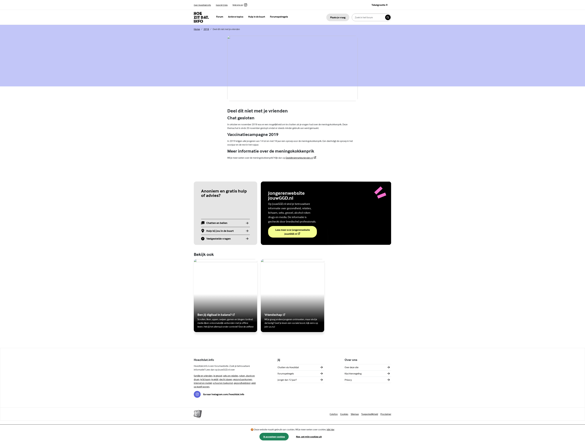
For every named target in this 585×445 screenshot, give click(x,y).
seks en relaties (230, 375)
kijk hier (330, 429)
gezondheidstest (242, 382)
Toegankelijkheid (369, 414)
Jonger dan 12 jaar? (287, 379)
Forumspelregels (279, 16)
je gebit (214, 379)
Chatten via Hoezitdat (288, 367)
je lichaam (205, 379)
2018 (206, 29)
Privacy (348, 379)
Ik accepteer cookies (274, 436)
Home (197, 29)
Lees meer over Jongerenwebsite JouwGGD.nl (293, 231)
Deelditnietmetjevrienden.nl (301, 157)
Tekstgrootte (378, 4)
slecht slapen (225, 379)
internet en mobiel (203, 382)
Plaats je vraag (338, 17)
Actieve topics (235, 16)
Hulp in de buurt (256, 16)
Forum (219, 16)
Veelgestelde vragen (218, 239)
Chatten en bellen (216, 223)
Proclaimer (385, 414)
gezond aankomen (242, 379)
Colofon (334, 414)
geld (253, 382)
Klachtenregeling (353, 373)
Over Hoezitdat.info (202, 5)
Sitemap (355, 414)
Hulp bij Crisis (222, 5)
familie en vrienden (203, 375)
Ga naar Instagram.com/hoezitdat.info (223, 394)
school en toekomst (223, 382)
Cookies (344, 414)
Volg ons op (237, 5)
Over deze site (351, 367)
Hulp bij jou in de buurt (220, 231)
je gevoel (217, 375)
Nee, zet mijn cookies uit (309, 436)
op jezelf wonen (201, 386)
